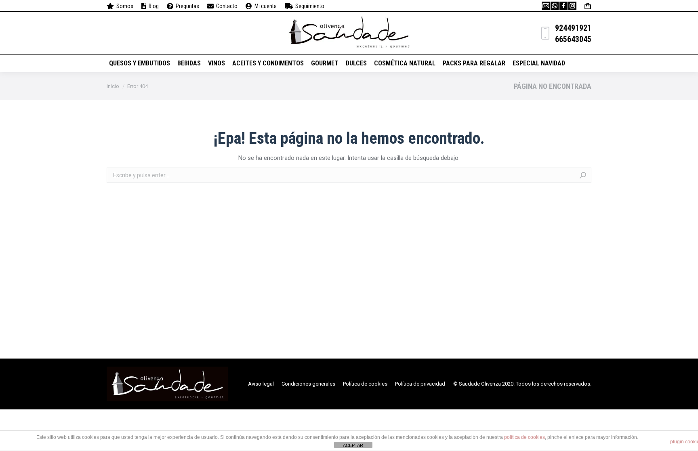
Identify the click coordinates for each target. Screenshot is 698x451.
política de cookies (524, 437)
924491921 (573, 28)
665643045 (573, 39)
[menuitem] (120, 6)
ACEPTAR (353, 445)
